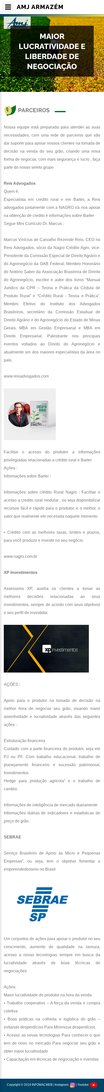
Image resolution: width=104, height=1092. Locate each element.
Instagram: (62, 1084)
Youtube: (83, 1084)
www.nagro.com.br (20, 556)
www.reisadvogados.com (26, 376)
